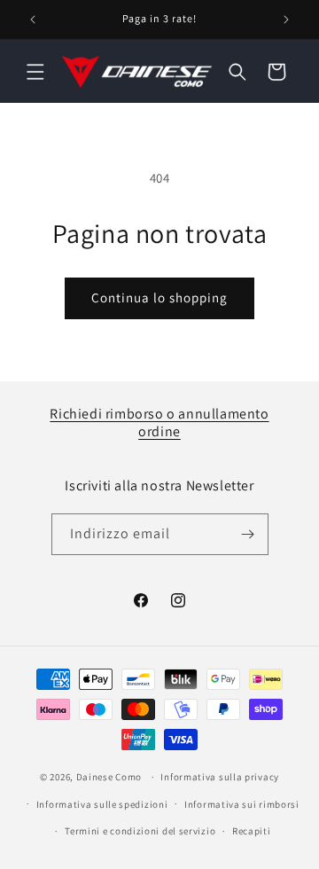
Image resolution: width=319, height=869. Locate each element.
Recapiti (251, 831)
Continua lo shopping (159, 297)
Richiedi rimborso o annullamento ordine (159, 423)
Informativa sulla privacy (219, 777)
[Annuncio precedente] (32, 19)
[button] (35, 71)
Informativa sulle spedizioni (102, 804)
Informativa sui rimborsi (242, 804)
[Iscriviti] (248, 534)
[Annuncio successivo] (286, 19)
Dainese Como (109, 777)
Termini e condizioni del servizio (140, 831)
